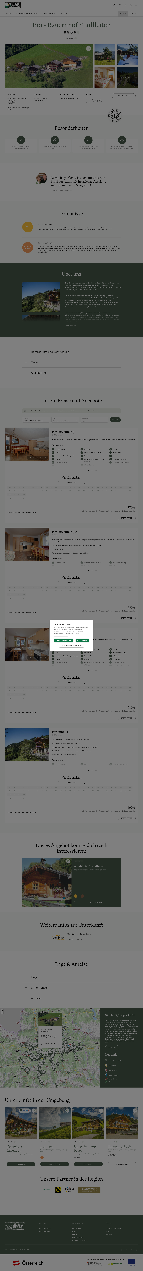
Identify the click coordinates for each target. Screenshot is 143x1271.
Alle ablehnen (82, 640)
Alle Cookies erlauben (64, 640)
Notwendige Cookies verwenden (71, 645)
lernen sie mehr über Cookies (61, 635)
